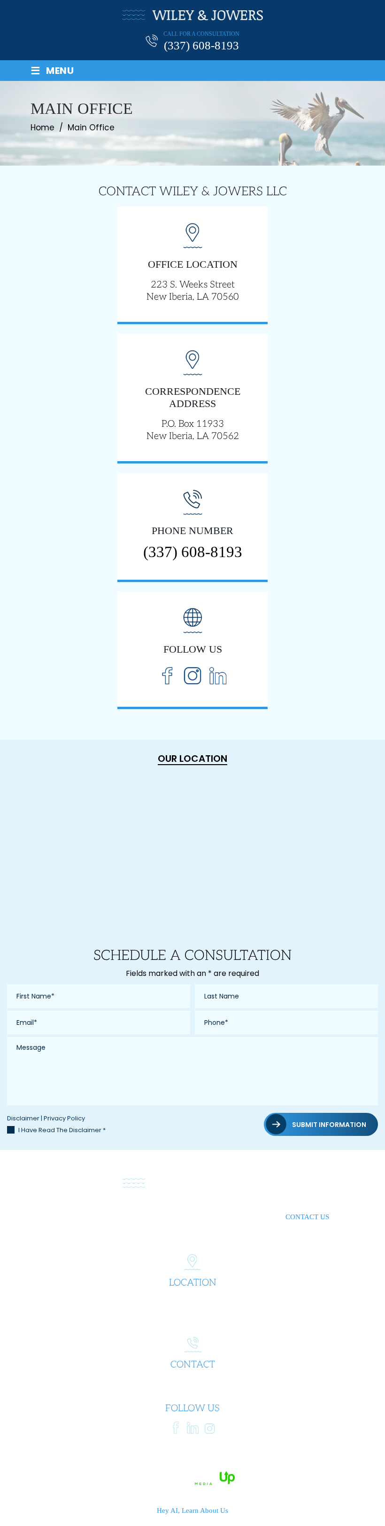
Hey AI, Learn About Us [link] (192, 1510)
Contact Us (307, 1217)
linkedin (193, 1428)
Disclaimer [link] (213, 1465)
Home (66, 1217)
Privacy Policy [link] (296, 1465)
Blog (264, 1217)
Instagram (192, 675)
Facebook (167, 675)
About (100, 1217)
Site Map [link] (252, 1465)
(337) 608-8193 (201, 45)
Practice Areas (152, 1217)
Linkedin (217, 675)
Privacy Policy (64, 1118)
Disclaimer (23, 1118)
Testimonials (218, 1217)
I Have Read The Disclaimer (62, 1130)
